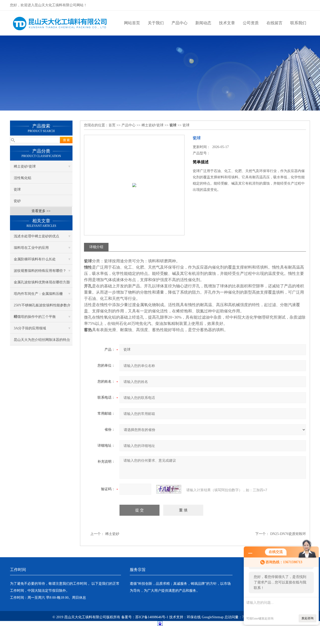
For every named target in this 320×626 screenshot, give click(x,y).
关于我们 (156, 23)
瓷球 (17, 189)
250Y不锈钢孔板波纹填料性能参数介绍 (42, 307)
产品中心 (180, 23)
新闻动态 (203, 23)
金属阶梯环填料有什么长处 (35, 259)
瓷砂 (17, 201)
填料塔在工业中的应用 (31, 248)
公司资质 (251, 23)
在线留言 (274, 23)
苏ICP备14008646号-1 (151, 617)
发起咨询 (308, 618)
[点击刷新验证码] (168, 489)
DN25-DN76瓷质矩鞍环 (288, 534)
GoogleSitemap (213, 617)
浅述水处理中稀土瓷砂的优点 (36, 236)
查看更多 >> (41, 211)
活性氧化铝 (22, 178)
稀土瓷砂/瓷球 (25, 166)
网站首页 (132, 23)
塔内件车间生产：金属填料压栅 (38, 294)
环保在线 (194, 617)
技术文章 (227, 23)
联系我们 (298, 23)
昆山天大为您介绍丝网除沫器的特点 (42, 340)
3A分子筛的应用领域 (30, 328)
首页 (112, 125)
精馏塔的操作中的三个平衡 (35, 317)
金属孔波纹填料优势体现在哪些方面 (42, 282)
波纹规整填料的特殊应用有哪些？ (40, 271)
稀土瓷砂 (112, 534)
